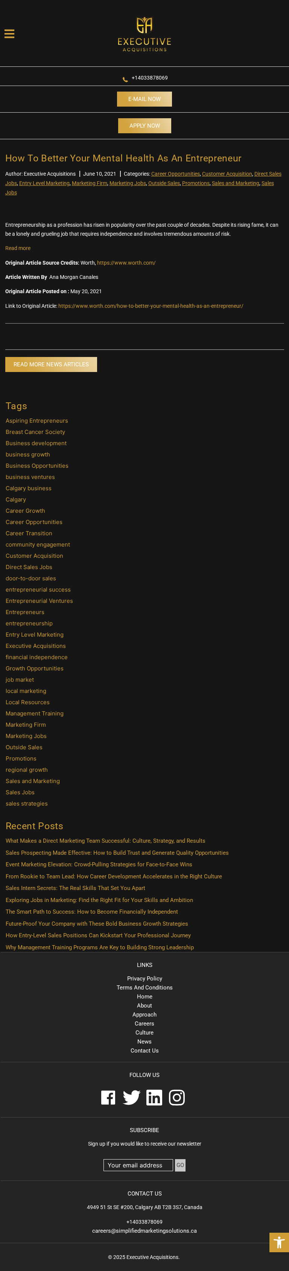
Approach (144, 1014)
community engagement (38, 544)
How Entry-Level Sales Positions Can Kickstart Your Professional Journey (98, 935)
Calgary (16, 499)
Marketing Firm (89, 183)
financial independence (37, 657)
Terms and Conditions (145, 987)
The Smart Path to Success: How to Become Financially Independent (92, 911)
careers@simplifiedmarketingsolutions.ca (144, 1230)
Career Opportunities (175, 174)
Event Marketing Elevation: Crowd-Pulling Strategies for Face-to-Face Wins (99, 864)
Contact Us (145, 1050)
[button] (279, 1242)
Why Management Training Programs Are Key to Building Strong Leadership (100, 947)
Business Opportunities (37, 465)
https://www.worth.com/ (126, 263)
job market (20, 679)
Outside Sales (164, 183)
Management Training (35, 713)
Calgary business (29, 488)
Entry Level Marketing (44, 183)
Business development (36, 443)
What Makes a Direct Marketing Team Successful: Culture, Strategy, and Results (105, 840)
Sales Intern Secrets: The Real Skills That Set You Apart (75, 888)
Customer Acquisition (227, 174)
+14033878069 (150, 78)
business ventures (30, 476)
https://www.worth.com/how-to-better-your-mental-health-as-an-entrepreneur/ (150, 306)
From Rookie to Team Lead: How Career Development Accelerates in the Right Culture (114, 876)
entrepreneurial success (38, 589)
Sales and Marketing (235, 183)
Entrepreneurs (25, 612)
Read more (17, 248)
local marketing (26, 690)
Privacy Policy (144, 978)
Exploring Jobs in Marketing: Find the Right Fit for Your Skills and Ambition (99, 900)
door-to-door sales (31, 578)
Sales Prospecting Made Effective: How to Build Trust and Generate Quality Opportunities (117, 852)
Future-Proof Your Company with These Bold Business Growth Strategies (97, 923)
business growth (28, 454)
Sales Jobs (20, 792)
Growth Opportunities (35, 668)
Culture (144, 1032)
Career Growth (25, 510)
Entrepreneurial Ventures (39, 600)
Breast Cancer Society (35, 431)
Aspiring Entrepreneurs (37, 420)
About (144, 1005)
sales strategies (27, 803)
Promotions (196, 183)
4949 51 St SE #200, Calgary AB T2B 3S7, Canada (144, 1207)
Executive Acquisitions (36, 645)
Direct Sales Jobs (29, 567)
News (144, 1041)
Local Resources (28, 702)
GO (180, 1165)
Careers (144, 1023)
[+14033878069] (125, 76)
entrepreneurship (29, 623)
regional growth (27, 769)
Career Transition (29, 533)
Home (144, 996)
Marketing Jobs (128, 183)
